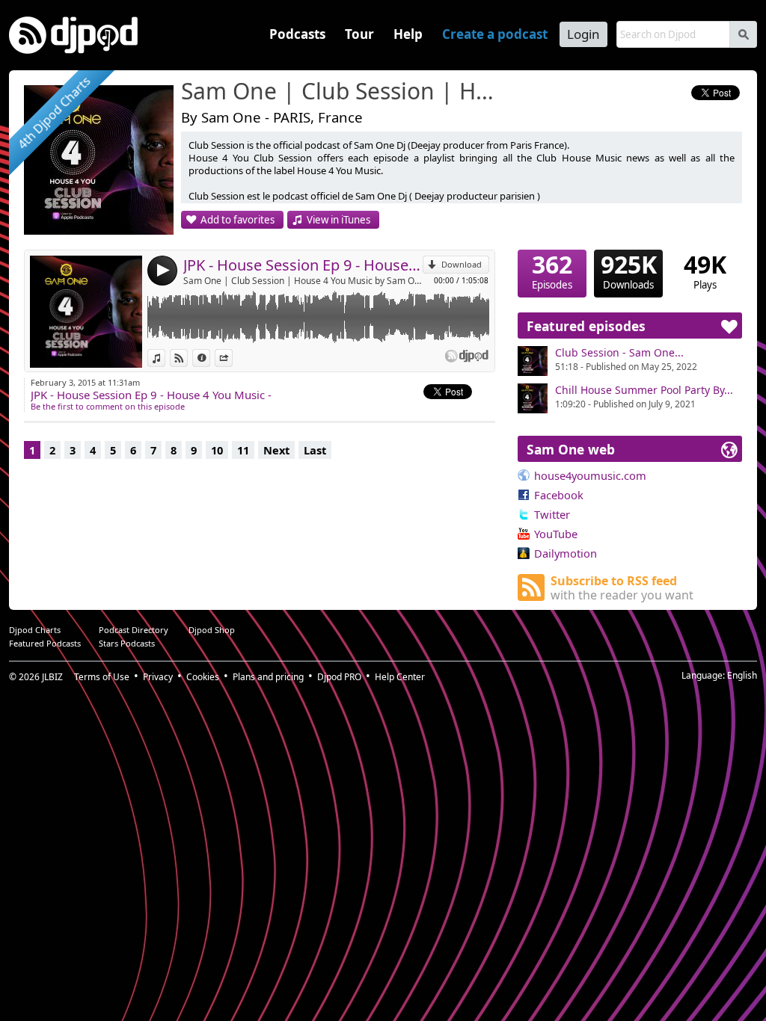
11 (243, 449)
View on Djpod (187, 357)
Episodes (552, 271)
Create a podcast (495, 34)
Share (232, 357)
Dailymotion (565, 553)
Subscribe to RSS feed (622, 588)
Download (461, 264)
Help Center (400, 676)
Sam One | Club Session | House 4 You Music (342, 92)
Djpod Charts (35, 629)
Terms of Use (101, 676)
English (742, 675)
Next (276, 449)
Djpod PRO (339, 676)
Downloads (629, 271)
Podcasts (297, 34)
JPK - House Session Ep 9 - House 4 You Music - (303, 265)
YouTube (555, 534)
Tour (359, 34)
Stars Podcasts (127, 643)
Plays (705, 271)
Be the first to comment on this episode (108, 406)
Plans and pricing (268, 676)
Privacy (158, 676)
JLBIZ (52, 676)
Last (315, 449)
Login (583, 34)
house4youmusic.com (590, 475)
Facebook (558, 495)
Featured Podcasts (45, 643)
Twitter (552, 514)
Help (408, 34)
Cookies (202, 676)
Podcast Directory (133, 629)
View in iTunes (338, 219)
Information (209, 357)
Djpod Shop (212, 629)
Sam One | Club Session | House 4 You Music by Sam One (303, 280)
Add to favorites (237, 219)
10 (217, 449)
